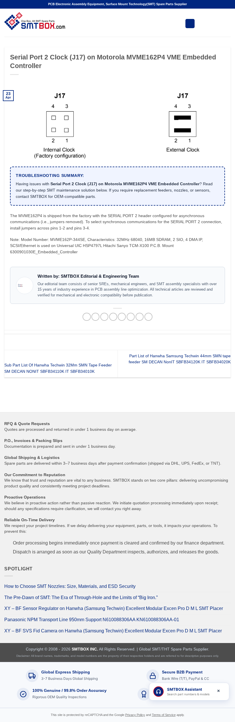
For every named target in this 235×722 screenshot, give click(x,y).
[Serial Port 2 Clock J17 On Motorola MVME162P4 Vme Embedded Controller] (117, 122)
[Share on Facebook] (95, 317)
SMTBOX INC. (85, 649)
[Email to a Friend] (113, 317)
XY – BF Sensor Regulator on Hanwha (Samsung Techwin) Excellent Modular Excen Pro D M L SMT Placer (113, 608)
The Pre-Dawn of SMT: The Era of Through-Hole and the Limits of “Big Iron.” (81, 597)
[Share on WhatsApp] (87, 317)
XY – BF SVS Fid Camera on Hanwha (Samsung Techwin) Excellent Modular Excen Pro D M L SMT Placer (113, 630)
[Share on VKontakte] (131, 317)
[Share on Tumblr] (148, 317)
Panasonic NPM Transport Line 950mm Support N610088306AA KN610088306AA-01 (91, 619)
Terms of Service (164, 715)
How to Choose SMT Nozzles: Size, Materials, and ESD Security (70, 586)
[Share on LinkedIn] (140, 317)
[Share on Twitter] (104, 317)
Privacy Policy (135, 715)
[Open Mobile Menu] (190, 23)
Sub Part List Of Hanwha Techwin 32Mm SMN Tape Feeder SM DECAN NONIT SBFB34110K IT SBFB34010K (58, 368)
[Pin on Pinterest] (122, 317)
